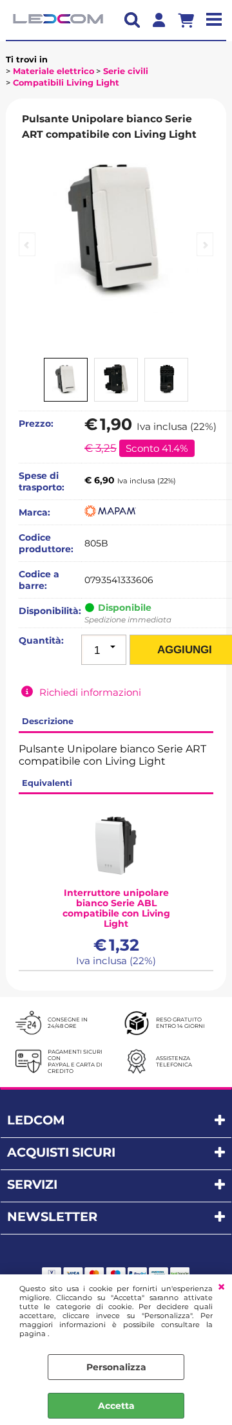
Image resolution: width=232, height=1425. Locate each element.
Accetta (116, 1405)
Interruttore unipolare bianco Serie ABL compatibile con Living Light (116, 908)
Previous (27, 244)
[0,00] (191, 20)
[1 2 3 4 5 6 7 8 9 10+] (103, 650)
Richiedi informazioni (90, 692)
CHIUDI (221, 1287)
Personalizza (116, 1367)
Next (205, 244)
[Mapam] (110, 513)
